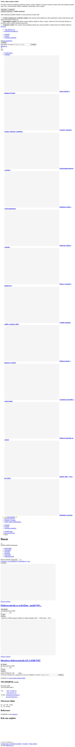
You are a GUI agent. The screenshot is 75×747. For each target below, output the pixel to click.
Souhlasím (11, 9)
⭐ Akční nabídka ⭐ (10, 517)
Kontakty (7, 34)
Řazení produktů (6, 559)
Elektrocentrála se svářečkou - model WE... (21, 605)
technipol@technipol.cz (13, 695)
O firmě (6, 36)
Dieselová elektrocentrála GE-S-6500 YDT (21, 660)
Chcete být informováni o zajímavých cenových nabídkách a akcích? (21, 675)
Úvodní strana (8, 53)
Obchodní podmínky (10, 37)
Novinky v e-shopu (10, 520)
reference (14, 714)
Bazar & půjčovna (9, 518)
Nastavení (4, 9)
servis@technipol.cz (12, 697)
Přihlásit (61, 675)
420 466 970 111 (11, 693)
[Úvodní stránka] (6, 41)
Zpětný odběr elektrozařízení (12, 522)
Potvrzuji (3, 26)
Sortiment (7, 54)
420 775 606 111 (11, 691)
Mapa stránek (33, 744)
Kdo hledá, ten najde (7, 44)
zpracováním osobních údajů (17, 678)
